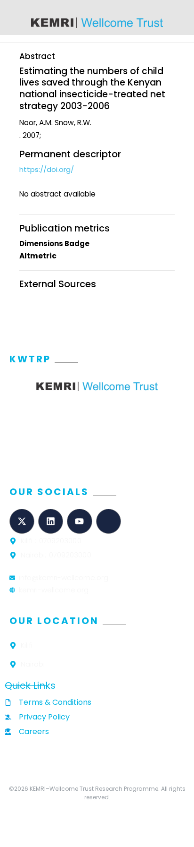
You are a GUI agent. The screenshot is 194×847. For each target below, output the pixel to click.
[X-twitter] (21, 521)
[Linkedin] (50, 521)
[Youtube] (79, 521)
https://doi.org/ (46, 169)
